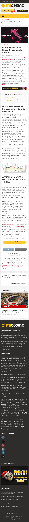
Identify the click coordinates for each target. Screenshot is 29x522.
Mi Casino (22, 266)
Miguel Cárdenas (14, 55)
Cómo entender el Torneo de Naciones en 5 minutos (13, 311)
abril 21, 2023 (5, 55)
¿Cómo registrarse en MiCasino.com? (12, 496)
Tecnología (6, 290)
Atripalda (16, 265)
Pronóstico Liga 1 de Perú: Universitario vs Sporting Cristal (15, 276)
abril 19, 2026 (5, 314)
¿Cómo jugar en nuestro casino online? (12, 506)
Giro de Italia (5, 266)
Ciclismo (5, 45)
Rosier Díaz (13, 314)
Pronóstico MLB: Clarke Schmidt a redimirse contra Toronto (15, 282)
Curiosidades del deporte (10, 303)
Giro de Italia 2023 (14, 266)
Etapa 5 (21, 265)
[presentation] (24, 290)
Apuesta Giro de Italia (14, 263)
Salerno (4, 268)
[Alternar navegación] (3, 16)
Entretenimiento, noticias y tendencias (11, 306)
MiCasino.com (8, 224)
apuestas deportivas (7, 265)
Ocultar (20, 94)
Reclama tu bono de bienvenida (10, 504)
